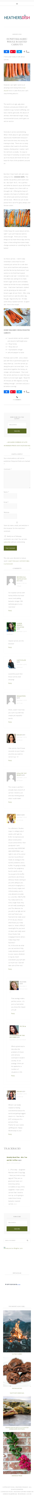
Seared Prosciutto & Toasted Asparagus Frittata (17, 1428)
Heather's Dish (17, 17)
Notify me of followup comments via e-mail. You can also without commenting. (15, 539)
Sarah (19, 735)
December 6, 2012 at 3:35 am (18, 1040)
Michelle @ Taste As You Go (22, 579)
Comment (8, 469)
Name (6, 492)
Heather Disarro (21, 1487)
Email (6, 502)
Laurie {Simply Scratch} (20, 625)
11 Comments (17, 400)
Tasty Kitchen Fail (17, 1393)
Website (6, 512)
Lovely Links (17, 1354)
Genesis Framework (10, 1494)
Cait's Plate (21, 660)
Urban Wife (21, 696)
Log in (29, 1494)
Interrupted (17, 1388)
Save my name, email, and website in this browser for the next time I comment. (16, 528)
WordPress (22, 1494)
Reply (10, 610)
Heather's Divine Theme (22, 1491)
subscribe (7, 542)
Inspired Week (17, 1476)
